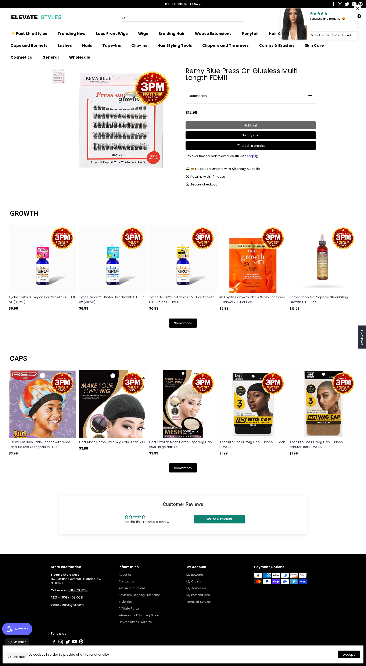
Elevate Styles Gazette (135, 622)
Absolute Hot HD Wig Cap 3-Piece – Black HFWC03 (252, 444)
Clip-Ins (139, 45)
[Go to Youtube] (354, 4)
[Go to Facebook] (333, 4)
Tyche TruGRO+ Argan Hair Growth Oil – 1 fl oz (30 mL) (42, 299)
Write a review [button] (219, 519)
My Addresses (196, 588)
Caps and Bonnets (29, 45)
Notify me (251, 135)
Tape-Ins (111, 45)
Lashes (65, 45)
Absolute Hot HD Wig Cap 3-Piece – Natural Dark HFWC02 (318, 444)
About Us (125, 575)
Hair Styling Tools (174, 45)
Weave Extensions (213, 33)
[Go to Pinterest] (360, 4)
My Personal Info (198, 595)
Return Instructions (132, 588)
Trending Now (72, 33)
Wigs (143, 33)
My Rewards (195, 575)
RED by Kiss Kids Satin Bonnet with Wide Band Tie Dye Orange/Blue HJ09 (39, 444)
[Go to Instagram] (340, 4)
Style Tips (125, 602)
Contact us (127, 581)
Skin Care (314, 45)
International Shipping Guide (139, 615)
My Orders (193, 581)
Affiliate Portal (129, 609)
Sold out (250, 125)
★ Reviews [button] (362, 337)
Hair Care (278, 33)
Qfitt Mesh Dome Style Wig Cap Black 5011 (112, 442)
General (50, 57)
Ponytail (250, 33)
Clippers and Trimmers (225, 45)
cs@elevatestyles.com (67, 605)
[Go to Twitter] (347, 4)
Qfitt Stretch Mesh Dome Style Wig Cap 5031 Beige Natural (180, 444)
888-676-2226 (78, 590)
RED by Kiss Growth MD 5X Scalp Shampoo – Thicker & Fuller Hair (252, 299)
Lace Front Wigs (112, 33)
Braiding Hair (171, 33)
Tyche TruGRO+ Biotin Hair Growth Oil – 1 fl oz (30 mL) (111, 299)
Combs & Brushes (276, 45)
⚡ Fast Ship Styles (29, 33)
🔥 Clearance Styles (318, 33)
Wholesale (79, 57)
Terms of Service (198, 602)
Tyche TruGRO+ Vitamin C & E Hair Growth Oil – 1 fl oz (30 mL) (182, 299)
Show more (183, 323)
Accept (349, 654)
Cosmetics (21, 57)
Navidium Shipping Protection (140, 595)
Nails (87, 45)
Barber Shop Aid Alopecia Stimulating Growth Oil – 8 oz (319, 299)
